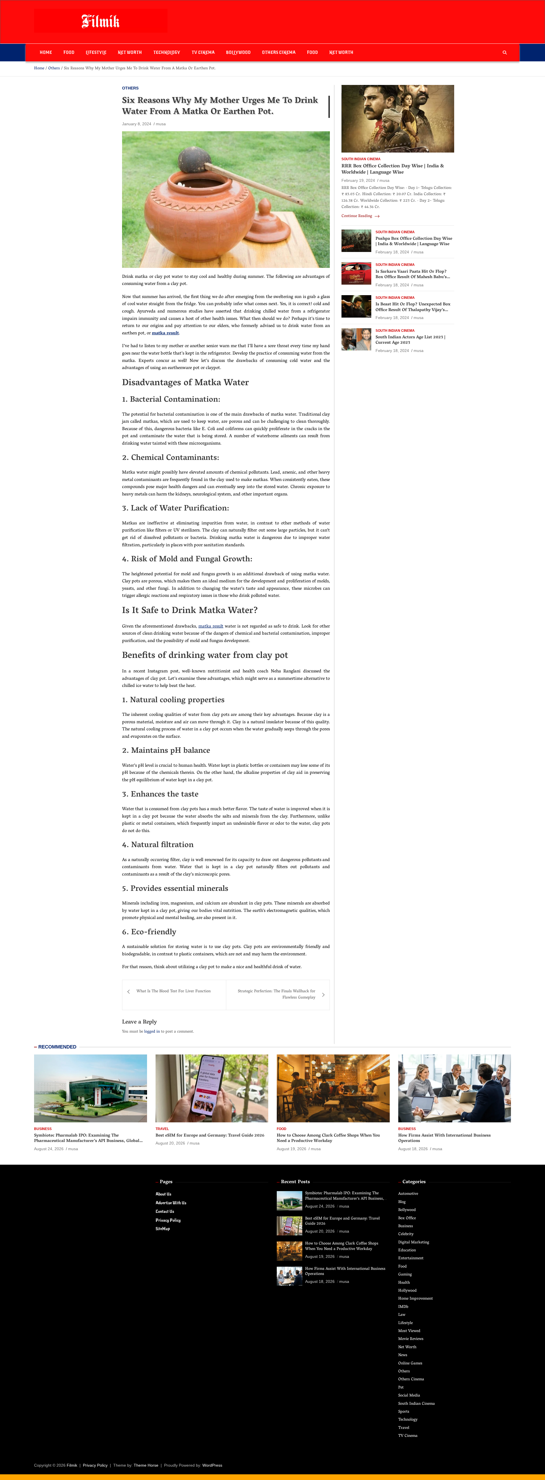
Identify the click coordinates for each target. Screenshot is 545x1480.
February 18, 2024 (392, 252)
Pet (401, 1388)
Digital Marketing (413, 1242)
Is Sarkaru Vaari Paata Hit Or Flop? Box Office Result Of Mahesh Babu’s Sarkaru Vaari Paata (411, 277)
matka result (210, 626)
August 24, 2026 (49, 1149)
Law (401, 1315)
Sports (403, 1412)
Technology (166, 52)
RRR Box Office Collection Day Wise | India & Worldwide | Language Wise (392, 169)
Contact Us (165, 1211)
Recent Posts (295, 1182)
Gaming (405, 1275)
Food (68, 52)
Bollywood (238, 52)
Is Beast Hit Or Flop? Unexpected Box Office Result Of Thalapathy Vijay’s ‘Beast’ (413, 310)
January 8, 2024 (136, 124)
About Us (163, 1194)
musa (161, 124)
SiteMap (163, 1228)
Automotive (408, 1194)
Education (407, 1250)
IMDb (403, 1307)
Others (130, 88)
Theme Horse (146, 1465)
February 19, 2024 (358, 180)
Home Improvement (415, 1299)
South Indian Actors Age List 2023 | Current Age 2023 (410, 340)
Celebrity (406, 1234)
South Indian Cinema (361, 159)
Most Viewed (409, 1331)
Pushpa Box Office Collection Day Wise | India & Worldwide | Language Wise (414, 242)
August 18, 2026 (413, 1149)
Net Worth (130, 52)
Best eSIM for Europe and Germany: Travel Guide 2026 (210, 1136)
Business (43, 1129)
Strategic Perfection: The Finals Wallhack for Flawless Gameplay (276, 995)
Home (46, 52)
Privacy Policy (168, 1220)
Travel (162, 1129)
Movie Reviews (411, 1339)
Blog (402, 1202)
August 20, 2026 (170, 1143)
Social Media (409, 1396)
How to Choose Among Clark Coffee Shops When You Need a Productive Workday (328, 1138)
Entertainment (411, 1258)
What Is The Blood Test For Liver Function (174, 991)
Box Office (407, 1218)
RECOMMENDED (57, 1047)
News (402, 1355)
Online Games (410, 1364)
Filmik (72, 1465)
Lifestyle (96, 52)
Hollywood (407, 1291)
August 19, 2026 (291, 1149)
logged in (152, 1032)
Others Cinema (278, 52)
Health (404, 1283)
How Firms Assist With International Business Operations (444, 1138)
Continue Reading (357, 217)
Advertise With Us (171, 1202)
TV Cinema (203, 52)
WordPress (212, 1465)
